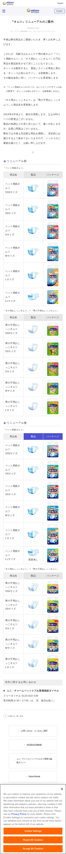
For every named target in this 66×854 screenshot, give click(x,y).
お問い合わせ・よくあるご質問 (34, 731)
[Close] (62, 789)
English (59, 11)
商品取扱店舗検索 (34, 745)
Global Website (34, 776)
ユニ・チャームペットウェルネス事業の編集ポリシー (34, 761)
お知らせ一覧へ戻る (15, 716)
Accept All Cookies (33, 848)
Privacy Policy (18, 814)
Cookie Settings (33, 831)
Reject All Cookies (33, 840)
